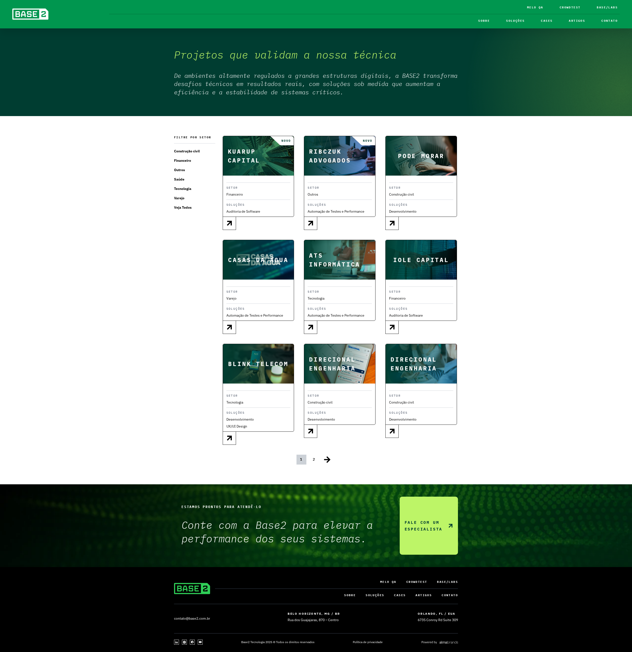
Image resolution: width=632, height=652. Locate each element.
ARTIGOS (577, 20)
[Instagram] (184, 642)
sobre (484, 20)
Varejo (179, 198)
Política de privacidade (368, 642)
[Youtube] (200, 642)
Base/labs (607, 7)
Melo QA (535, 7)
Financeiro (182, 160)
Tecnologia (182, 188)
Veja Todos (183, 207)
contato (609, 20)
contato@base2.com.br (192, 618)
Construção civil (187, 151)
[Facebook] (192, 642)
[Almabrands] (439, 642)
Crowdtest (570, 7)
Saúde (179, 179)
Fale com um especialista (424, 525)
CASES (547, 20)
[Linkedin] (176, 642)
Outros (179, 170)
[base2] (30, 14)
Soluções (515, 20)
